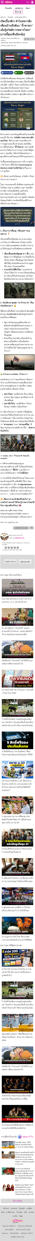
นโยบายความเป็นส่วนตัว (25, 1226)
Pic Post (19, 1212)
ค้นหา (28, 8)
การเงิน (14, 1216)
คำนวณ (31, 1212)
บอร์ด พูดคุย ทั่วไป (20, 17)
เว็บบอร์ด (8, 8)
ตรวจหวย (14, 1208)
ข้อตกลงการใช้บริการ (9, 1226)
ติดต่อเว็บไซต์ (14, 1233)
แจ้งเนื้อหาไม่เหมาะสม (17, 1237)
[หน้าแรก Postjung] (8, 2)
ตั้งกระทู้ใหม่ (17, 1201)
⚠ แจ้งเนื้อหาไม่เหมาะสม (21, 528)
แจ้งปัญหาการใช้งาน (27, 1233)
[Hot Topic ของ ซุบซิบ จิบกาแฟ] (4, 540)
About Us (5, 1233)
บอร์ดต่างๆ (19, 8)
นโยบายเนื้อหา (9, 1229)
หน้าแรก (3, 17)
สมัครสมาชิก (25, 562)
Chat (2, 1212)
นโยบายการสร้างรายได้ (23, 1229)
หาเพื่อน (29, 1208)
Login (10, 561)
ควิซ (25, 1212)
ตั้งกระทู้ (18, 12)
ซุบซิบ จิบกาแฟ (11, 45)
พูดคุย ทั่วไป (27, 1136)
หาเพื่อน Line (10, 1212)
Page (21, 1216)
